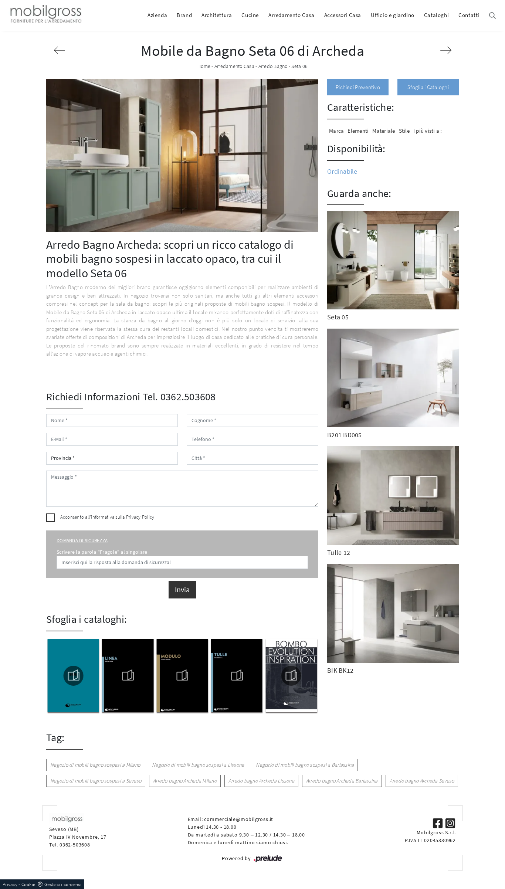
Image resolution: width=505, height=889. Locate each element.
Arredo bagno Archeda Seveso (422, 780)
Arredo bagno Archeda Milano (185, 780)
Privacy (10, 884)
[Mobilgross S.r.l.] (45, 15)
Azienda (157, 14)
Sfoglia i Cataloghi (428, 87)
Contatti (468, 14)
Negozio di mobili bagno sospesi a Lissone (198, 764)
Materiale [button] (383, 130)
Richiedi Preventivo (358, 87)
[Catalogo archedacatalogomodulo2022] (128, 676)
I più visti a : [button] (427, 130)
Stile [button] (404, 130)
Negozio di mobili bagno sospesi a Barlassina (305, 764)
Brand (184, 14)
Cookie (28, 884)
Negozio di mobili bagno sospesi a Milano (95, 764)
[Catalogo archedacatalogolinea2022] (73, 676)
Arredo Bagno (273, 66)
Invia (182, 589)
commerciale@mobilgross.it (238, 819)
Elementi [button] (358, 130)
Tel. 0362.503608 (179, 396)
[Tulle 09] (59, 50)
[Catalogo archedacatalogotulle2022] (182, 676)
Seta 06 (299, 66)
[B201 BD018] (446, 50)
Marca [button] (336, 130)
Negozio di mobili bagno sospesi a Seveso (95, 780)
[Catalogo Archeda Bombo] (237, 676)
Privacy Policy (140, 517)
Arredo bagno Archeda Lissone (261, 780)
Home (203, 66)
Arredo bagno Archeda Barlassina (342, 780)
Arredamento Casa (291, 14)
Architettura (216, 14)
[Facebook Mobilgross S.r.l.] (438, 822)
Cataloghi (436, 14)
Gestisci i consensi (62, 884)
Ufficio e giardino (392, 14)
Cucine (250, 14)
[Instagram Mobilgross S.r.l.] (450, 822)
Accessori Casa (342, 14)
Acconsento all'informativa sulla (107, 517)
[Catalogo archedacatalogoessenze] (291, 676)
